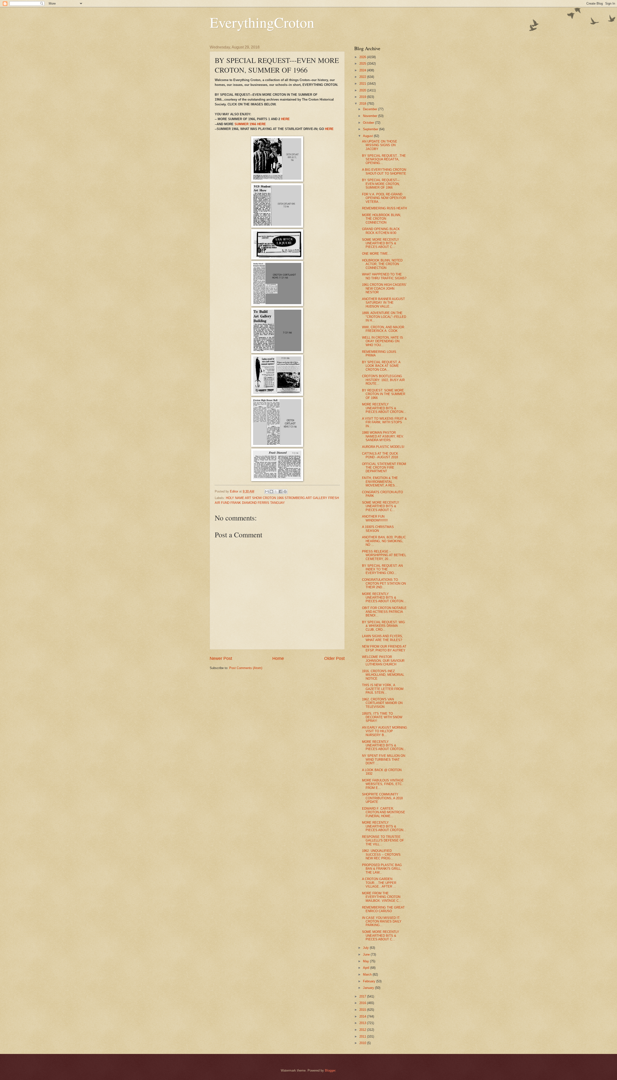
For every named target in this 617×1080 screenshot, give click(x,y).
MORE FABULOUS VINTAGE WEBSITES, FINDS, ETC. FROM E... (383, 784)
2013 (363, 1023)
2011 (363, 1036)
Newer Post (221, 658)
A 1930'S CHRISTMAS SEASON (378, 528)
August (368, 136)
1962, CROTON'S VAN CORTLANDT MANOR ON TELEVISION (382, 703)
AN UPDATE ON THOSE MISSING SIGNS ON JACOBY (379, 145)
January (369, 988)
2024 (363, 70)
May (366, 961)
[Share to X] (276, 491)
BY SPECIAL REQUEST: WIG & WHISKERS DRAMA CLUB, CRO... (383, 625)
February (369, 981)
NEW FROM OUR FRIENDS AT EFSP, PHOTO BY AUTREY (384, 648)
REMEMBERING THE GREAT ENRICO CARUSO (383, 909)
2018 (363, 103)
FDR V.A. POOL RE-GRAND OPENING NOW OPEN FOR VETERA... (384, 198)
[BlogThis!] (271, 491)
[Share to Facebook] (280, 491)
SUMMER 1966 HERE (250, 124)
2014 (363, 1016)
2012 (363, 1030)
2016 (363, 1003)
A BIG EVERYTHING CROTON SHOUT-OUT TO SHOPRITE (384, 171)
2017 (363, 996)
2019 (363, 97)
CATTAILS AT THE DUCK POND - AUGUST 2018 (380, 455)
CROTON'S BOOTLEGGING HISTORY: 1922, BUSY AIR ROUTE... (383, 379)
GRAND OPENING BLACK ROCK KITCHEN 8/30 (381, 230)
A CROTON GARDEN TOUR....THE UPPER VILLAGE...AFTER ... (379, 882)
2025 (363, 63)
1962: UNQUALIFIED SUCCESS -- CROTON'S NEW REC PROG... (381, 854)
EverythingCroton (262, 22)
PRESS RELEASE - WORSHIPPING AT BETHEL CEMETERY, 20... (384, 555)
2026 (363, 57)
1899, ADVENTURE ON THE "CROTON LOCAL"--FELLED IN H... (384, 316)
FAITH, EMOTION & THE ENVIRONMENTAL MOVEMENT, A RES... (380, 481)
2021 (363, 83)
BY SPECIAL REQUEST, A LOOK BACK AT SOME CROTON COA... (381, 365)
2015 (363, 1010)
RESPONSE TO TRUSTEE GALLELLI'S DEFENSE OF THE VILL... (383, 840)
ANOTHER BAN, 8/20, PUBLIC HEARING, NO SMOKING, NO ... (384, 541)
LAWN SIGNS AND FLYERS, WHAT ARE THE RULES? (382, 638)
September (371, 129)
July (366, 948)
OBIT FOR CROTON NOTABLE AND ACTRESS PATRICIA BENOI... (384, 611)
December (370, 109)
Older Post (334, 658)
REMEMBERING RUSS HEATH (384, 208)
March (368, 974)
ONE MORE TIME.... (377, 253)
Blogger (330, 1070)
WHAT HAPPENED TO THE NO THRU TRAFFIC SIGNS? (384, 276)
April (366, 968)
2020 (363, 90)
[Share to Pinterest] (285, 491)
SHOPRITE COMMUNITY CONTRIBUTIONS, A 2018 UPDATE (382, 798)
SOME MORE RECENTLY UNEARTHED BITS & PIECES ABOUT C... (380, 243)
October (369, 122)
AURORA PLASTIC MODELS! (383, 447)
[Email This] (266, 491)
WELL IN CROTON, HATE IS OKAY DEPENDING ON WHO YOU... (382, 341)
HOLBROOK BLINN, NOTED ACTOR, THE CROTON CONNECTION (382, 264)
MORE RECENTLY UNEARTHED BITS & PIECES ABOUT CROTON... (384, 408)
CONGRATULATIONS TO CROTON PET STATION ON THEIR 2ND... (384, 583)
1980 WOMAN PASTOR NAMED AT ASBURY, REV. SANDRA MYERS (383, 436)
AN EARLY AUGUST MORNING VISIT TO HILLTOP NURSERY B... (384, 731)
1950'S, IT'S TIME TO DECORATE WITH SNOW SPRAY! (382, 717)
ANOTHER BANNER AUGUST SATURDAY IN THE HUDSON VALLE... (383, 302)
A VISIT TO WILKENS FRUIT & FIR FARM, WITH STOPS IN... (384, 422)
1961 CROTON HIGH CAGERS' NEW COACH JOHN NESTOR (384, 288)
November (370, 116)
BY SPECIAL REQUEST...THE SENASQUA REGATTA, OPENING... (384, 159)
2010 (363, 1043)
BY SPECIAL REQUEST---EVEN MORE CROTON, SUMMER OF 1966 (381, 183)
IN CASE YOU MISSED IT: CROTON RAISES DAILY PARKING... (382, 921)
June (367, 954)
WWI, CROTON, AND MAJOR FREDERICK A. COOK (383, 329)
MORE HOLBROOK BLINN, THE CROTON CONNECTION (381, 218)
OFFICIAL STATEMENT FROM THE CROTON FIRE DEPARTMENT (384, 467)
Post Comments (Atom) (245, 668)
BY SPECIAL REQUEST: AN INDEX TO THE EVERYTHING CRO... (382, 569)
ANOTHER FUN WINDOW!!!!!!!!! (375, 518)
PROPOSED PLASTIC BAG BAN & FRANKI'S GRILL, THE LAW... (382, 868)
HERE (285, 119)
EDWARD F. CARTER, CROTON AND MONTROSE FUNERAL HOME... (383, 812)
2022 (363, 77)
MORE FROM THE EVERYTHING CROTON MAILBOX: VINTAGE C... (382, 896)
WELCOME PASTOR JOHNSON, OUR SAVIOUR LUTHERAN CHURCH (383, 660)
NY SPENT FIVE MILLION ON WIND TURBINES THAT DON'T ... (383, 759)
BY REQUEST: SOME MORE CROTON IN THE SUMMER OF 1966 (383, 394)
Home (278, 658)
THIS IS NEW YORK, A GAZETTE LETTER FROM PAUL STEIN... (382, 688)
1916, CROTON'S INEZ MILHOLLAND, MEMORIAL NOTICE (383, 674)
